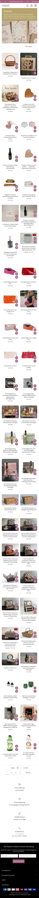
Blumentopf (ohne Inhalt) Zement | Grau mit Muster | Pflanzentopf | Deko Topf (29, 248)
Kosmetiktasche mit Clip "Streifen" (28, 366)
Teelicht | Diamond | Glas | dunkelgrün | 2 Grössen (29, 696)
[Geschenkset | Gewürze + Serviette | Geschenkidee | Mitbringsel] (10, 470)
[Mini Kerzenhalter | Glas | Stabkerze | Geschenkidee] (10, 684)
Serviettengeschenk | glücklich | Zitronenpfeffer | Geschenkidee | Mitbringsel (10, 450)
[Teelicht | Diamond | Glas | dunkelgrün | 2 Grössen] (28, 684)
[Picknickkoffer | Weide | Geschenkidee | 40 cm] (10, 499)
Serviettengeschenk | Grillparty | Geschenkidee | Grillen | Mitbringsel (29, 395)
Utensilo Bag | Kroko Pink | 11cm (10, 282)
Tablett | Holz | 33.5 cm (10, 668)
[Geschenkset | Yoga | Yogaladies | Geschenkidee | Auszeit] (28, 712)
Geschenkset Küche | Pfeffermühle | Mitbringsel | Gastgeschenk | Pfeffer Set (10, 725)
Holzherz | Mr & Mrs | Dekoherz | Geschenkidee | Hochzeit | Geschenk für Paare (29, 107)
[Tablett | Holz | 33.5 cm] (10, 659)
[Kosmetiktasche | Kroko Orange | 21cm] (10, 298)
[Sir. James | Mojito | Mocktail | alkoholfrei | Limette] (10, 743)
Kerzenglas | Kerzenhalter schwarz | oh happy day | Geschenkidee (10, 254)
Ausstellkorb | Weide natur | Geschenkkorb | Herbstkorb (10, 73)
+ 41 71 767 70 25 (19, 834)
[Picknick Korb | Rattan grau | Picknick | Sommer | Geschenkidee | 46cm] (28, 632)
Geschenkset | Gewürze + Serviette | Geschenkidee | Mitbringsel (10, 485)
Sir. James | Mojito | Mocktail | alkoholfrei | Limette (10, 755)
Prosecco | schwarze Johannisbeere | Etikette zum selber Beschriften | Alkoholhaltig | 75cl (28, 222)
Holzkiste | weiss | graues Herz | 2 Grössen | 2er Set (28, 195)
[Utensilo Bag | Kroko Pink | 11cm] (10, 270)
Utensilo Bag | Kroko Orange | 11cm (28, 338)
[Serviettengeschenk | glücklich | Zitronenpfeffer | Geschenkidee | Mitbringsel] (10, 437)
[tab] (4, 68)
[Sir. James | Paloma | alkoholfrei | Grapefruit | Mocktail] (28, 742)
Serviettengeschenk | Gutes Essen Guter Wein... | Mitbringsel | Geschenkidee (29, 480)
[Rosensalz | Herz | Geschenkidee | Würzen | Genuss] (10, 124)
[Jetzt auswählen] (35, 99)
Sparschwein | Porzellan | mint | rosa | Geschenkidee (28, 136)
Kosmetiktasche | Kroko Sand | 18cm (10, 338)
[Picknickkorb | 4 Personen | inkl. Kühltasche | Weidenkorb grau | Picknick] (10, 577)
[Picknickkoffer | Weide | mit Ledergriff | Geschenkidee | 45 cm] (28, 499)
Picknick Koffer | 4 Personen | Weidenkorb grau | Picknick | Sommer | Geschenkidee (10, 614)
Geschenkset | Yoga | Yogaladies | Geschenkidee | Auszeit (28, 725)
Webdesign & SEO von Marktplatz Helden (20, 894)
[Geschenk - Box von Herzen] (28, 64)
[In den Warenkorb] (16, 67)
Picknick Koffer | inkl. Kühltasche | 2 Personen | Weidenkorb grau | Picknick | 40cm (28, 561)
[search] (27, 5)
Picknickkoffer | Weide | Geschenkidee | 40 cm (10, 508)
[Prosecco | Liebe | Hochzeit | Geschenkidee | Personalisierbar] (10, 154)
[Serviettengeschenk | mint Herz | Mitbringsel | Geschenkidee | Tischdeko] (28, 437)
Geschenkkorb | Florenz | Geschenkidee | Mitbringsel (29, 421)
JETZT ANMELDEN (19, 861)
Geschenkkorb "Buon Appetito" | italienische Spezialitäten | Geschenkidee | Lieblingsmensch (10, 107)
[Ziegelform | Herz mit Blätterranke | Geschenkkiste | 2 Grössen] (10, 183)
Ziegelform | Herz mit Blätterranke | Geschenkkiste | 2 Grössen (10, 196)
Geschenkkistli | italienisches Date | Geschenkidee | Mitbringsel (28, 668)
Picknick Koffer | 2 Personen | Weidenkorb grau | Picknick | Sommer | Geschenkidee (28, 618)
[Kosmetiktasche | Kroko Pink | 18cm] (28, 298)
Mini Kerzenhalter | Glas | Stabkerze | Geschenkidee (10, 696)
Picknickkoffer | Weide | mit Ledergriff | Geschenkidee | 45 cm (28, 509)
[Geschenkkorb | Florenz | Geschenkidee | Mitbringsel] (28, 411)
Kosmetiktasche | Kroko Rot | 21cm (28, 282)
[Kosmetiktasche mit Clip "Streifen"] (28, 354)
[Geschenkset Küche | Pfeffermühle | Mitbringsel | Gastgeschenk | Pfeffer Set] (10, 712)
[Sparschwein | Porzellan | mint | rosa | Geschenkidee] (28, 124)
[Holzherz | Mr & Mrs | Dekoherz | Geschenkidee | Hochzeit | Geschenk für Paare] (28, 93)
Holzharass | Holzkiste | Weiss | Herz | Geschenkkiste (10, 225)
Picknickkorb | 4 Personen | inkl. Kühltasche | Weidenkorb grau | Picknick (10, 587)
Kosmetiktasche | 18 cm (10, 366)
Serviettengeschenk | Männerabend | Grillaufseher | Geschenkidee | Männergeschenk (10, 396)
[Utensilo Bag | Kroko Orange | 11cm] (28, 326)
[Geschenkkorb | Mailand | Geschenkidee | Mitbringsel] (10, 411)
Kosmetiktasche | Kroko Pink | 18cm (28, 310)
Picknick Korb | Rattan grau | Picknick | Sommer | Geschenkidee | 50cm (10, 644)
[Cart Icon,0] (31, 5)
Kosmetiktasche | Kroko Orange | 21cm (10, 310)
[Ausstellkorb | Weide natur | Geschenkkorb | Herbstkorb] (10, 61)
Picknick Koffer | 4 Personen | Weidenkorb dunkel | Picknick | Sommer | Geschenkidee (10, 535)
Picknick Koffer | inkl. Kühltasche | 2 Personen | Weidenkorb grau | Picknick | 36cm (28, 588)
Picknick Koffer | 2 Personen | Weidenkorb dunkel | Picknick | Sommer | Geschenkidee (28, 535)
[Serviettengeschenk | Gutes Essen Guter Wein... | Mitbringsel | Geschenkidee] (28, 467)
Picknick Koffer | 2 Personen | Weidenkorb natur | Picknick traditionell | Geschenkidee (10, 560)
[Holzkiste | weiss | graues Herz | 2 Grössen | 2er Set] (28, 183)
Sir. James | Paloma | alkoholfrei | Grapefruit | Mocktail (29, 754)
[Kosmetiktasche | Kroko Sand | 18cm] (10, 326)
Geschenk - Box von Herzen (29, 78)
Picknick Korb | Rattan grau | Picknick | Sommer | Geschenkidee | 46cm (28, 642)
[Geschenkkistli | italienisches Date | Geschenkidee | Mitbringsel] (28, 658)
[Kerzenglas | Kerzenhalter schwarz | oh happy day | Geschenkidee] (10, 241)
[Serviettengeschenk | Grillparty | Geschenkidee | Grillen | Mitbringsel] (28, 382)
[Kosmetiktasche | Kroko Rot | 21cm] (28, 270)
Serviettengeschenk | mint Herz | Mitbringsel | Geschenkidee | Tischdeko (29, 450)
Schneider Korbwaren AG (21, 893)
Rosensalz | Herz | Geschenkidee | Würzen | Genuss (10, 137)
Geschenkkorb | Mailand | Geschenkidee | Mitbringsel (10, 421)
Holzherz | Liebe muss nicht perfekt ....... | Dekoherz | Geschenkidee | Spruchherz (28, 166)
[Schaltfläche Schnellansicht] (16, 64)
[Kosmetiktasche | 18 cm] (10, 354)
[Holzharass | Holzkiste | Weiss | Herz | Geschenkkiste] (10, 213)
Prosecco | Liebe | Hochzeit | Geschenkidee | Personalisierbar (10, 166)
